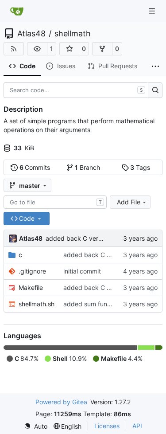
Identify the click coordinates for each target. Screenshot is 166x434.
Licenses (107, 426)
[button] (37, 48)
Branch (87, 167)
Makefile (31, 287)
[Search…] (155, 90)
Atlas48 (31, 33)
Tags (140, 167)
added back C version (78, 238)
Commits (34, 167)
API (137, 426)
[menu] (35, 426)
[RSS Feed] (14, 48)
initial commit (82, 271)
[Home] (16, 11)
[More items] (155, 66)
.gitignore (32, 271)
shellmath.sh (36, 304)
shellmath (72, 33)
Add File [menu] (128, 202)
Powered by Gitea (61, 402)
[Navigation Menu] (153, 11)
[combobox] (55, 202)
